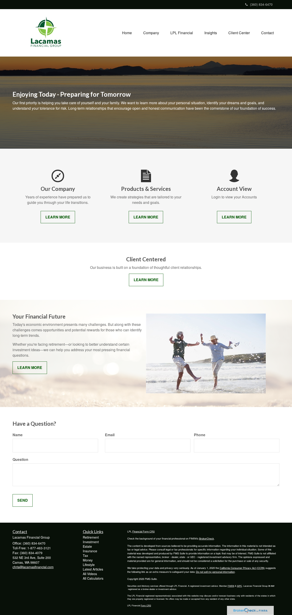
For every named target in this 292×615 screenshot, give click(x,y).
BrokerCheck (206, 538)
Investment (91, 542)
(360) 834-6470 (261, 4)
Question (20, 459)
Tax (85, 555)
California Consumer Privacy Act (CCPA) (242, 568)
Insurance (90, 551)
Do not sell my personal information (215, 571)
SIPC (239, 585)
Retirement (91, 537)
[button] (151, 32)
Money (88, 560)
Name (18, 434)
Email (110, 434)
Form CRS (146, 605)
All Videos (90, 573)
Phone (199, 434)
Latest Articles (93, 569)
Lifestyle (89, 564)
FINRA (231, 585)
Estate (87, 546)
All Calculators (93, 578)
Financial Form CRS (143, 531)
